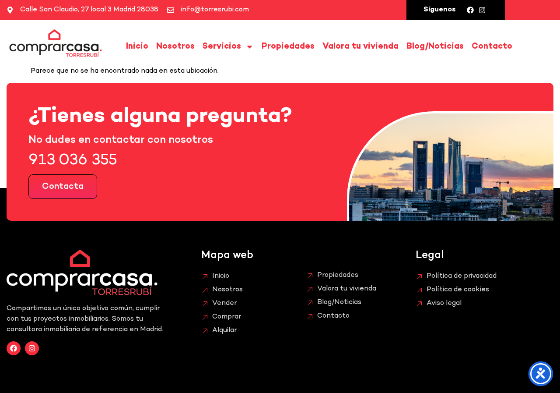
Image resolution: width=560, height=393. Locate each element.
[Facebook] (470, 10)
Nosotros (175, 47)
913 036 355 (72, 161)
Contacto (492, 47)
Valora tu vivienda (360, 47)
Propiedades (288, 47)
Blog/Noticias (435, 47)
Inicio (137, 47)
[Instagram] (482, 10)
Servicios (222, 47)
